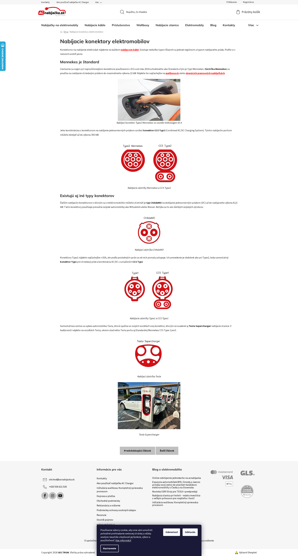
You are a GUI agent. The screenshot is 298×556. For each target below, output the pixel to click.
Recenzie (101, 515)
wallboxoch (172, 73)
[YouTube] (60, 495)
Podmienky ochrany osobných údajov (116, 510)
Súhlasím (190, 532)
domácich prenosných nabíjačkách (205, 73)
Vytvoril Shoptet (248, 552)
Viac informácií (123, 540)
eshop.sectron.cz (106, 524)
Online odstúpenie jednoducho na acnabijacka (176, 478)
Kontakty (45, 2)
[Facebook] (44, 495)
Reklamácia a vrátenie (108, 505)
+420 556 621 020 (58, 486)
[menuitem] (59, 25)
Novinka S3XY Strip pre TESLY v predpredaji (174, 491)
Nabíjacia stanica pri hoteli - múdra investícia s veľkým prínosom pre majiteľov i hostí (176, 497)
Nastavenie (109, 548)
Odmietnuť (172, 532)
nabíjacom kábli (130, 50)
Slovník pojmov (105, 520)
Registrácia (248, 2)
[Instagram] (52, 495)
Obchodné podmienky (108, 501)
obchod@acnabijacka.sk (61, 479)
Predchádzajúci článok (137, 450)
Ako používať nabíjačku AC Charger (72, 2)
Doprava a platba (106, 496)
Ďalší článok (167, 450)
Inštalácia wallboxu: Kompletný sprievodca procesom (175, 504)
